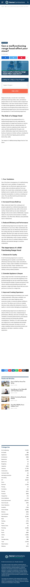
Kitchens (3, 511)
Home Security (4, 502)
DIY (2, 479)
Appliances (4, 42)
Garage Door (4, 495)
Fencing (3, 486)
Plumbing (3, 527)
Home (2, 6)
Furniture (3, 493)
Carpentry (3, 466)
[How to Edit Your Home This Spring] (5, 383)
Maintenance (4, 516)
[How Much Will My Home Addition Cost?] (5, 406)
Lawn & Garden (4, 514)
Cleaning (3, 468)
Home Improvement (6, 500)
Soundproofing (4, 539)
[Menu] (2, 2)
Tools (2, 541)
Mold (2, 518)
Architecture (4, 457)
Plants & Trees (4, 525)
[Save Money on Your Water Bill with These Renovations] (5, 391)
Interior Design (4, 509)
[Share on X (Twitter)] (13, 57)
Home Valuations (5, 505)
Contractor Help (5, 473)
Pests (2, 523)
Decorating (3, 477)
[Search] (28, 2)
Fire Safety (3, 489)
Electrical (3, 484)
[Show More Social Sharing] (27, 57)
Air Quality (3, 452)
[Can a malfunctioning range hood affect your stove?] (15, 74)
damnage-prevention (6, 475)
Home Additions (5, 498)
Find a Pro (15, 91)
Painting (3, 521)
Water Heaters (4, 543)
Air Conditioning (5, 450)
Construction (4, 470)
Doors (2, 482)
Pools (2, 530)
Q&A (5, 6)
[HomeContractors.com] (15, 2)
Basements (4, 459)
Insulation (3, 507)
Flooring (3, 491)
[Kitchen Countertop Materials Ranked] (5, 399)
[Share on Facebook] (5, 57)
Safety (3, 534)
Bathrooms (4, 461)
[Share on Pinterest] (21, 57)
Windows (3, 546)
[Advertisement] (15, 24)
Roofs (2, 532)
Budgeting (3, 463)
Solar (2, 537)
